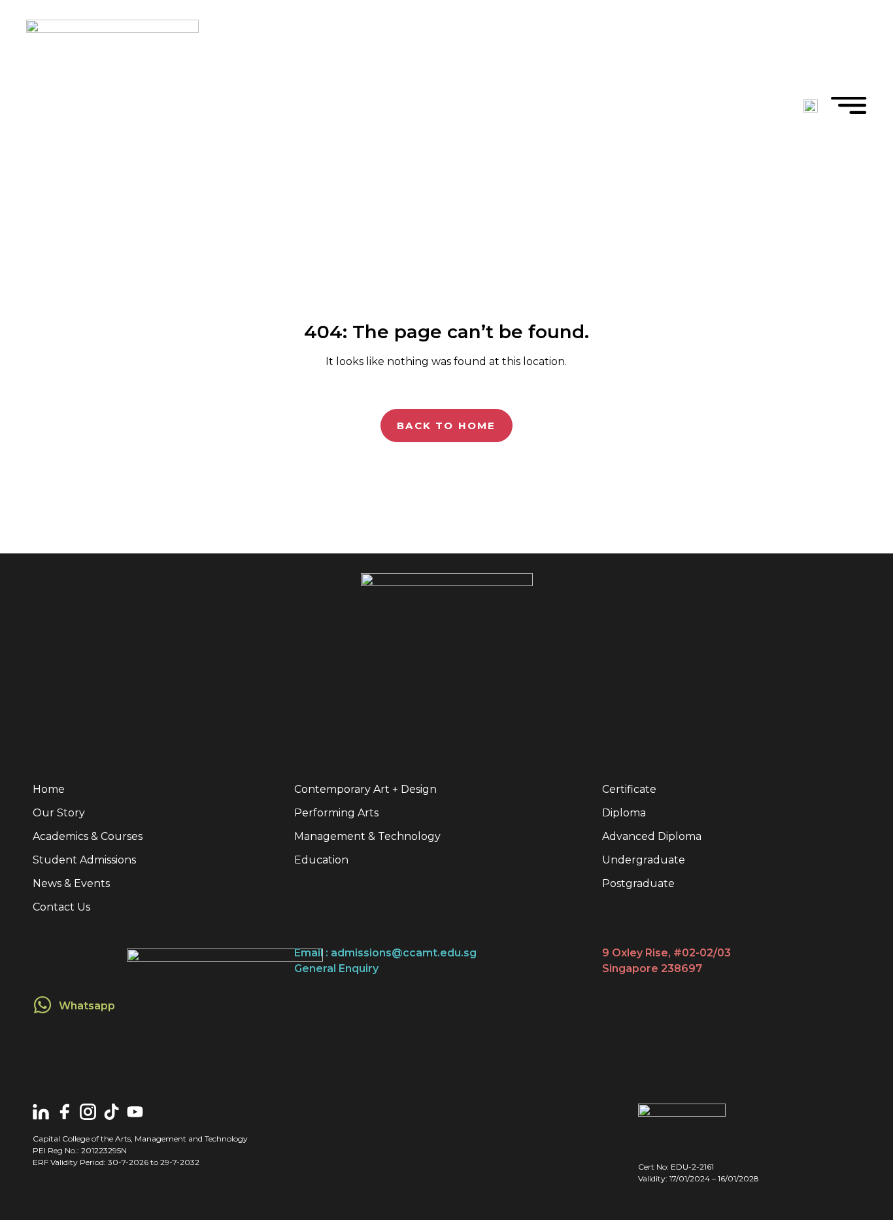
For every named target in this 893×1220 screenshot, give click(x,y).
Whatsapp (87, 1006)
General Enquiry (336, 968)
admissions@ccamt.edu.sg (404, 953)
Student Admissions (84, 860)
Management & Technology (367, 836)
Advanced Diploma (651, 836)
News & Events (71, 883)
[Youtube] (135, 1112)
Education (321, 860)
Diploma (624, 813)
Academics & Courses (88, 836)
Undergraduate (643, 860)
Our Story (59, 813)
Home (49, 789)
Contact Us (61, 907)
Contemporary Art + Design (365, 789)
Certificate (629, 789)
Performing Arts (336, 813)
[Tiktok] (111, 1112)
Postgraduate (638, 883)
